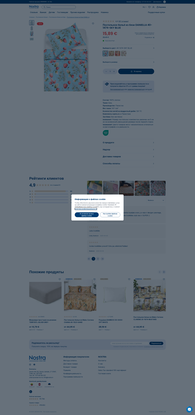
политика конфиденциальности (86, 209)
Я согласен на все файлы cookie (87, 215)
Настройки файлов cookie (110, 215)
